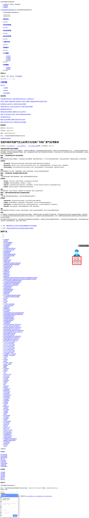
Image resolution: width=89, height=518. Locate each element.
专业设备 (8, 57)
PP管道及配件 (4, 466)
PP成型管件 (3, 462)
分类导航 (4, 82)
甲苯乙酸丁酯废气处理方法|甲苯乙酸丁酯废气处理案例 (19, 228)
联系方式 (3, 479)
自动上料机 (3, 460)
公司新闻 (5, 87)
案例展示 (6, 47)
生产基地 (8, 59)
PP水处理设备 (4, 463)
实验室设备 (3, 464)
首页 (7, 76)
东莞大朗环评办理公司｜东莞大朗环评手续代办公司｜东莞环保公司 (17, 98)
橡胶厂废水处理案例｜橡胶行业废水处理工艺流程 (13, 119)
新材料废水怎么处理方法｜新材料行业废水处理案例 (13, 104)
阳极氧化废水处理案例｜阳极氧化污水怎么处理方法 (13, 111)
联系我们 (8, 67)
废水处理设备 (7, 36)
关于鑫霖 (6, 53)
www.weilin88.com (21, 145)
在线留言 (5, 7)
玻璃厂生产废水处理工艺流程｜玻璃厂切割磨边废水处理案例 (16, 114)
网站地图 (5, 5)
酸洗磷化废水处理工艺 (6, 109)
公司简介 (8, 56)
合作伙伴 (8, 60)
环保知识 (5, 90)
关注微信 (5, 4)
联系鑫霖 (6, 64)
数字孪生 (3, 459)
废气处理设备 (7, 24)
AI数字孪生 (6, 41)
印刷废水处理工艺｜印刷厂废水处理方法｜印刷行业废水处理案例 (17, 106)
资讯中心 (12, 76)
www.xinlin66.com (10, 145)
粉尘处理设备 (7, 30)
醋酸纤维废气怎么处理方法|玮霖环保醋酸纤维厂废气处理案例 (21, 225)
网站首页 (6, 19)
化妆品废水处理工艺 (6, 117)
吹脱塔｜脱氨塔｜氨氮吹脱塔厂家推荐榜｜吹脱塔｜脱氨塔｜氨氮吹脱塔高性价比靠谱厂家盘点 (24, 101)
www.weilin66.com (32, 145)
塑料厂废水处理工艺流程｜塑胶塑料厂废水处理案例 (13, 122)
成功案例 (3, 476)
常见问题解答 (18, 76)
